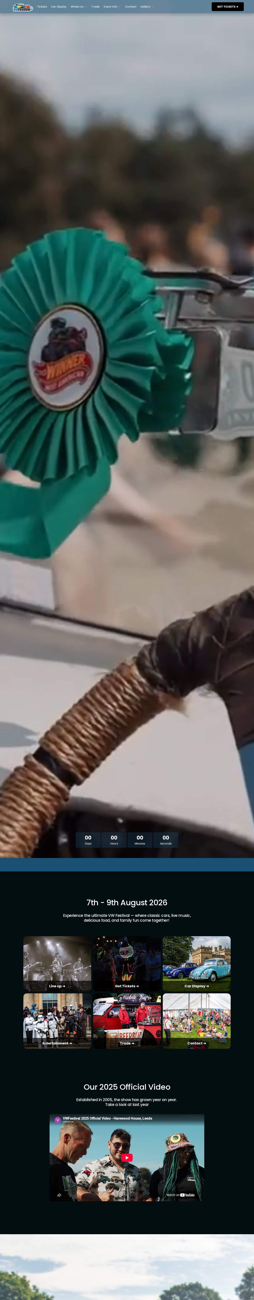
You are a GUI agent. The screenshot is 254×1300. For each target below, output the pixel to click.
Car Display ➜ (197, 986)
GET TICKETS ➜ (227, 7)
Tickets (42, 7)
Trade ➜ (127, 1043)
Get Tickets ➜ (127, 986)
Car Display (59, 7)
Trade (95, 7)
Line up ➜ (57, 986)
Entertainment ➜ (57, 1043)
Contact (131, 7)
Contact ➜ (196, 1043)
